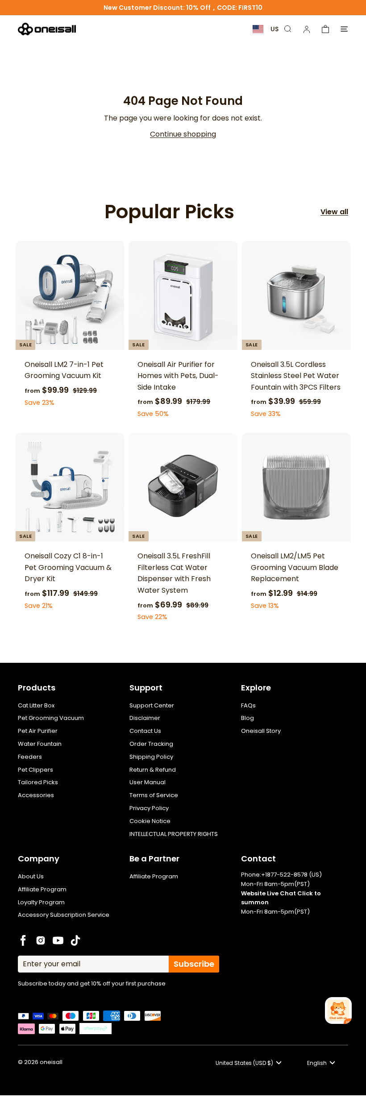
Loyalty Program (41, 902)
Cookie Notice (150, 821)
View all (334, 212)
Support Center (151, 705)
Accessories (36, 795)
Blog (247, 718)
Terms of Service (153, 795)
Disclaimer (144, 718)
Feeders (30, 757)
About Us (31, 876)
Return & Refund (152, 769)
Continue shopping (183, 134)
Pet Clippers (35, 769)
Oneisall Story (261, 731)
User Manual (147, 782)
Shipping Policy (151, 757)
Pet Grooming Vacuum (51, 718)
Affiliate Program (42, 889)
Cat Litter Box (36, 705)
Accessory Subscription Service (63, 915)
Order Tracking (151, 744)
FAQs (248, 705)
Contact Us (145, 731)
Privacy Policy (149, 808)
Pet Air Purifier (38, 731)
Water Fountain (40, 744)
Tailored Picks (38, 782)
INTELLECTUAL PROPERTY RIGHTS (173, 834)
